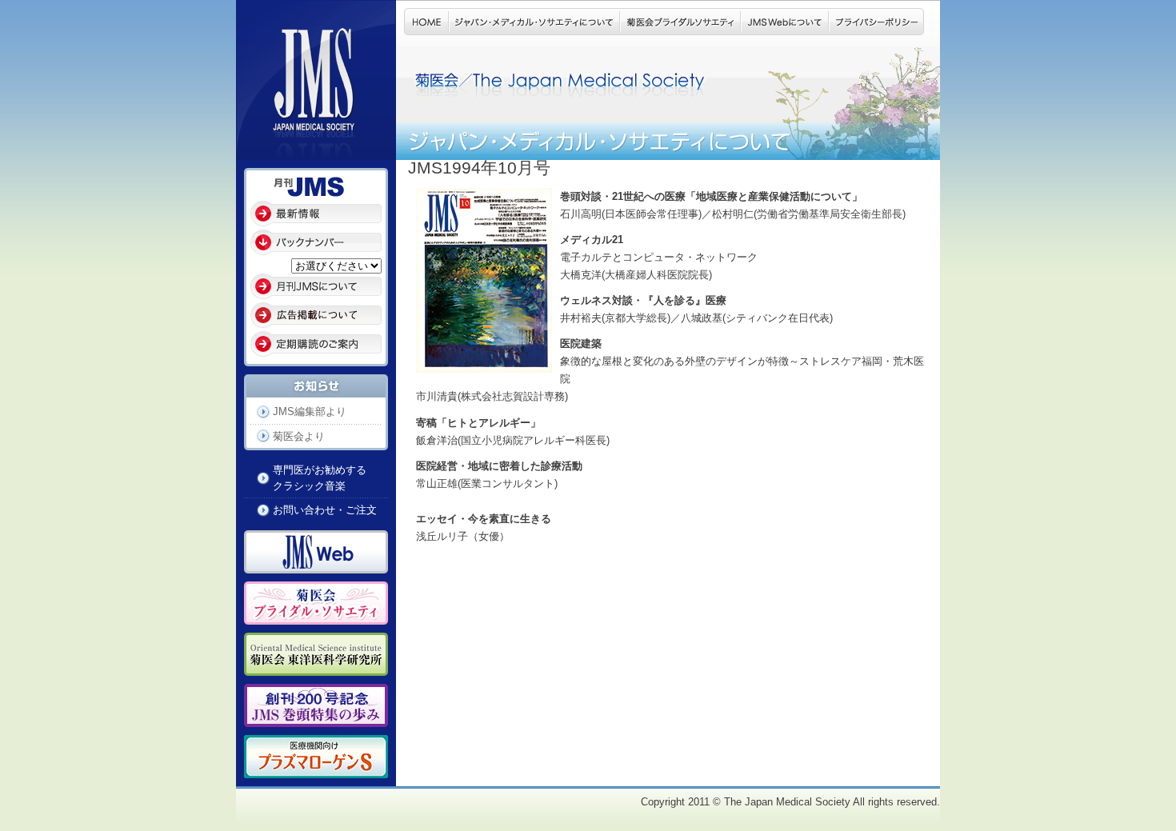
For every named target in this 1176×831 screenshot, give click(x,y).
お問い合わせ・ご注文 (325, 510)
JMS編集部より (309, 411)
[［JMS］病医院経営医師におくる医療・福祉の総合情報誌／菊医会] (316, 151)
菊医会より (299, 436)
